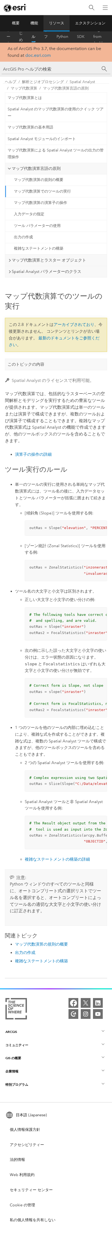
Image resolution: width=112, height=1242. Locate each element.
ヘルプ (33, 36)
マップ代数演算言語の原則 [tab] (36, 168)
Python (62, 36)
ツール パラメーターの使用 (37, 225)
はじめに (21, 36)
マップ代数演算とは (25, 97)
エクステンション (90, 23)
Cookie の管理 (22, 1205)
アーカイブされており (74, 324)
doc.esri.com (38, 55)
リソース (56, 23)
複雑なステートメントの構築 (38, 248)
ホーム (8, 36)
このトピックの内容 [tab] (26, 364)
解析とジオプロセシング (43, 82)
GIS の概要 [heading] (13, 1058)
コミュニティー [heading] (16, 1045)
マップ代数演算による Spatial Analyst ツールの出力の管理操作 (56, 153)
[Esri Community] (73, 1014)
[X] (86, 1003)
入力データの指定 (29, 214)
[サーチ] (104, 69)
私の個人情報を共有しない (32, 1220)
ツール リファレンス (46, 36)
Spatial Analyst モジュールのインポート (42, 139)
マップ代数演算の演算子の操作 (40, 202)
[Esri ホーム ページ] (15, 8)
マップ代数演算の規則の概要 (38, 179)
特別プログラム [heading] (16, 1084)
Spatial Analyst (82, 82)
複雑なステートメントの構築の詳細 (57, 859)
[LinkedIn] (98, 1003)
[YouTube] (98, 1014)
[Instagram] (86, 1014)
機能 (34, 23)
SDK (81, 36)
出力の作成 (23, 237)
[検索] (91, 7)
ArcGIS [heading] (11, 1032)
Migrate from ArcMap (100, 36)
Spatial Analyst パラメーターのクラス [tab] (46, 271)
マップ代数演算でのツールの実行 (42, 191)
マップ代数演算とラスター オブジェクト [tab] (49, 260)
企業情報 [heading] (11, 1071)
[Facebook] (73, 1003)
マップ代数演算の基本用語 (30, 127)
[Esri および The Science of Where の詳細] (16, 1010)
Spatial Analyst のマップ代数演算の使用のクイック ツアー (56, 112)
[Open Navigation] (105, 7)
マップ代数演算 (24, 88)
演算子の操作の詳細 (33, 454)
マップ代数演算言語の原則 (66, 88)
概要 (16, 23)
